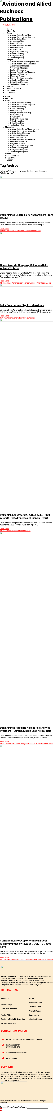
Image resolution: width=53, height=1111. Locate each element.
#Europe (15, 744)
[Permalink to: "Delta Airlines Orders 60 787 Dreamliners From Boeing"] (26, 178)
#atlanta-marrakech (15, 318)
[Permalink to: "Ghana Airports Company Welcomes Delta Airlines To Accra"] (26, 234)
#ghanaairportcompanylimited (24, 283)
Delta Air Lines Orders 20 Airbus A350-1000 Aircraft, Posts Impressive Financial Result (25, 516)
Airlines (44, 744)
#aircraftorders (6, 231)
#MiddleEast (31, 744)
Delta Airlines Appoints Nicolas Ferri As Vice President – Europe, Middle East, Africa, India (25, 729)
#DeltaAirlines (18, 231)
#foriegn (22, 744)
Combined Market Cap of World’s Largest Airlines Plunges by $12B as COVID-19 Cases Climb (25, 943)
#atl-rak (3, 318)
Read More (4, 229)
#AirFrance (4, 959)
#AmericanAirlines (16, 959)
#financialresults (18, 531)
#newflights (41, 283)
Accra (48, 283)
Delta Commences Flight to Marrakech (22, 305)
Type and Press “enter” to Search (13, 1107)
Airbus (27, 531)
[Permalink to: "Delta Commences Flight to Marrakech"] (26, 286)
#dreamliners (29, 231)
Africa (38, 744)
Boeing (38, 231)
